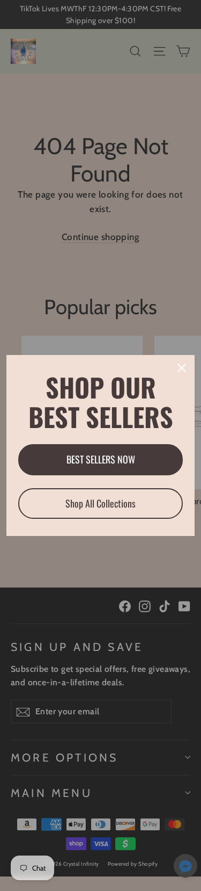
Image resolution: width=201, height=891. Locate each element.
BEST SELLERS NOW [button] (100, 459)
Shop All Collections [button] (100, 503)
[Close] (182, 368)
